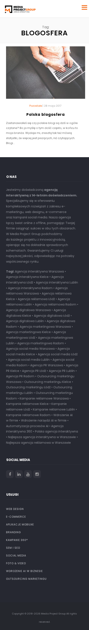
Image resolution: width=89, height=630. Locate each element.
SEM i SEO (13, 548)
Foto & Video (16, 563)
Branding (13, 532)
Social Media (16, 555)
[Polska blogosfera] (45, 74)
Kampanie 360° (17, 540)
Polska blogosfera (45, 114)
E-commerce (16, 517)
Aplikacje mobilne (20, 524)
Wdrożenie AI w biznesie (24, 571)
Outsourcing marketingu (26, 579)
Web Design (15, 509)
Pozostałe (35, 106)
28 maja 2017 (53, 106)
